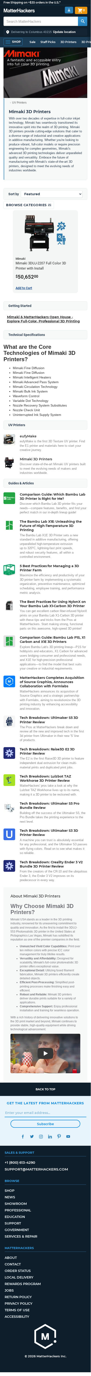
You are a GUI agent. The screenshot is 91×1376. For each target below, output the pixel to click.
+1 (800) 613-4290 (20, 1162)
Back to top (45, 1089)
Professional (18, 1210)
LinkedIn (50, 1136)
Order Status (18, 1271)
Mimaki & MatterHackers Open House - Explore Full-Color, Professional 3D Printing (43, 319)
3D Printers (68, 42)
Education (15, 1217)
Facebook (23, 1136)
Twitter (32, 1136)
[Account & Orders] (69, 10)
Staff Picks (47, 42)
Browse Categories (27, 205)
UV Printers (19, 102)
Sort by (13, 194)
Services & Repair (21, 1236)
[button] (45, 32)
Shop (9, 1191)
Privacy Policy (18, 1303)
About (11, 1258)
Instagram (41, 1136)
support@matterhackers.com (36, 1169)
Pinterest (59, 1136)
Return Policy (18, 1297)
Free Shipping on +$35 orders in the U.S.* (32, 2)
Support (13, 1223)
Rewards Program (23, 1284)
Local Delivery (19, 1277)
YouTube (68, 1136)
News (10, 1197)
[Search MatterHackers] (82, 21)
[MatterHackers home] (19, 11)
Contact (13, 1264)
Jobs (9, 1290)
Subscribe (45, 1124)
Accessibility (17, 1317)
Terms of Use (17, 1310)
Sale (32, 42)
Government (17, 1230)
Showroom (16, 1204)
